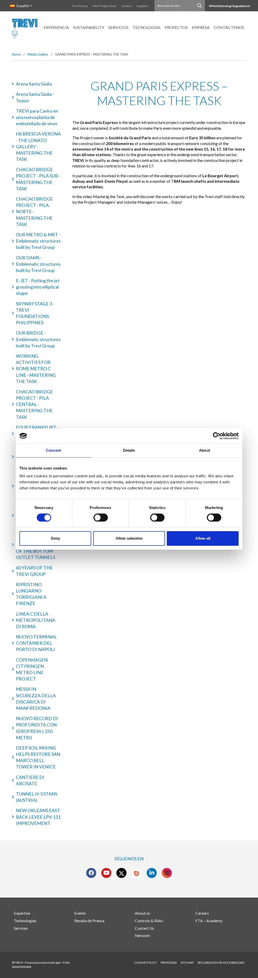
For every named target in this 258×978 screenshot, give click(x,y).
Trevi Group (79, 6)
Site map (187, 962)
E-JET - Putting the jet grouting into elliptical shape (37, 287)
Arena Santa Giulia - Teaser (35, 97)
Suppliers (142, 6)
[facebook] (91, 873)
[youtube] (106, 873)
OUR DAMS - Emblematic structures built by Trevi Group (38, 264)
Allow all (202, 538)
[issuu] (136, 873)
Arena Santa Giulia (34, 83)
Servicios (118, 27)
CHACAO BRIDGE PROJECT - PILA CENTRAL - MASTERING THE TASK (34, 404)
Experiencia (56, 27)
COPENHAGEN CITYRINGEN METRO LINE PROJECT (32, 669)
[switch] (100, 518)
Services (21, 928)
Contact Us (144, 928)
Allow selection (129, 538)
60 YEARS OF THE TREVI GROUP (34, 571)
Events (80, 913)
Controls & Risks (149, 920)
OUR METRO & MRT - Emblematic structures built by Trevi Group (38, 241)
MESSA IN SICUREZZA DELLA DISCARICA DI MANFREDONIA (36, 698)
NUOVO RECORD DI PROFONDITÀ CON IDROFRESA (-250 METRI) (37, 728)
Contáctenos (229, 27)
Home (16, 54)
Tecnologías (146, 27)
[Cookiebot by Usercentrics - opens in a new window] (217, 436)
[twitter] (121, 873)
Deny (55, 538)
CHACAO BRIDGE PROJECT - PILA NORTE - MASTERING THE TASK (34, 211)
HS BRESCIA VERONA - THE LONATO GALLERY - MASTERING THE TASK (38, 146)
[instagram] (167, 873)
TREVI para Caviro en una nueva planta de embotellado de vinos (37, 117)
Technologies (25, 920)
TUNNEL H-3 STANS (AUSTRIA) (36, 797)
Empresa (201, 27)
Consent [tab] (53, 450)
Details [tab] (129, 450)
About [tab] (204, 450)
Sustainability (88, 27)
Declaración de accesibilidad (221, 962)
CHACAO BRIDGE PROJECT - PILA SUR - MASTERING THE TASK (38, 179)
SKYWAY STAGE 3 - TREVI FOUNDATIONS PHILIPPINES (35, 313)
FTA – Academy (208, 920)
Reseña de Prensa (89, 920)
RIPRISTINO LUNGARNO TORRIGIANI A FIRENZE (31, 594)
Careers (126, 6)
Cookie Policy (145, 962)
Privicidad (169, 962)
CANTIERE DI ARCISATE (30, 780)
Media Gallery (37, 54)
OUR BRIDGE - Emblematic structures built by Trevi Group (38, 339)
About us (142, 913)
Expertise (22, 913)
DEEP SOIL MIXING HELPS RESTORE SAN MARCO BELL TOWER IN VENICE (38, 757)
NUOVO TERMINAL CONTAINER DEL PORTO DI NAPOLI (36, 643)
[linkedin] (151, 873)
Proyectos (176, 27)
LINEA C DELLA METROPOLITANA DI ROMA (35, 620)
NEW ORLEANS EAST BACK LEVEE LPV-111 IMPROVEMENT (38, 817)
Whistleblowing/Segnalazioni (229, 6)
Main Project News (104, 6)
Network (142, 935)
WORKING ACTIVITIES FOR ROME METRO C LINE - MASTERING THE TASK (36, 368)
